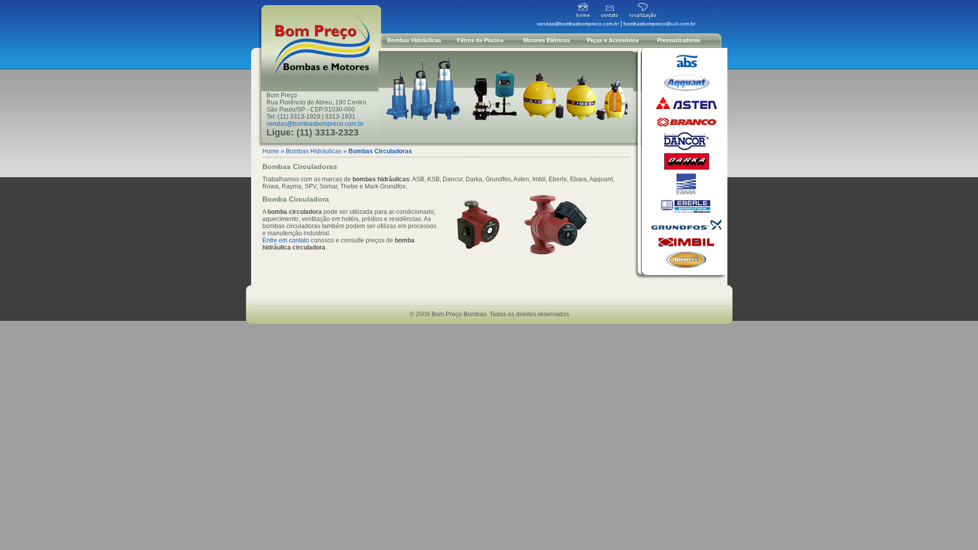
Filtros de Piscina (480, 40)
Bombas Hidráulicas (414, 40)
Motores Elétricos (546, 40)
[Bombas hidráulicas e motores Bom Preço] (583, 16)
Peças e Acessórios (613, 40)
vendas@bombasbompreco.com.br (315, 123)
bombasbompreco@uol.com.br (659, 23)
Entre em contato (285, 240)
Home (270, 151)
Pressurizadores (678, 40)
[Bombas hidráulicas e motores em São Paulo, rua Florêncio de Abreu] (643, 16)
